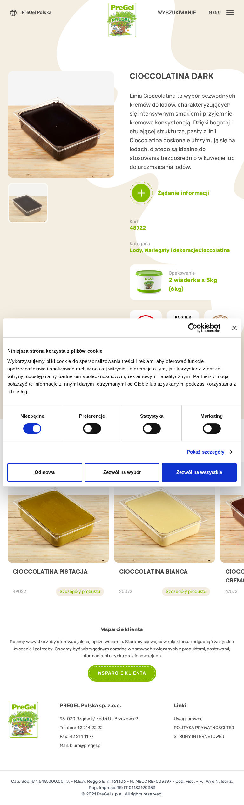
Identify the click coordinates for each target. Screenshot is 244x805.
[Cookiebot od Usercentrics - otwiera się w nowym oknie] (192, 328)
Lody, (137, 250)
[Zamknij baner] (234, 328)
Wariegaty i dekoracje (171, 250)
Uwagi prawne (188, 719)
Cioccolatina (214, 250)
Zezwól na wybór (122, 472)
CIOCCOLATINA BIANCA (153, 571)
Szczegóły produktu (80, 591)
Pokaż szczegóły (206, 452)
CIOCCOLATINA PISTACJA (50, 571)
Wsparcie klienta (122, 673)
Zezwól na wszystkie (199, 472)
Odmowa (45, 472)
